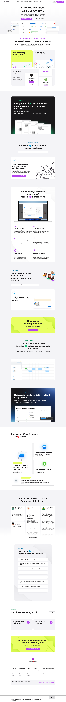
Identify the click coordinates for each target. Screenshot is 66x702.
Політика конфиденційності (50, 682)
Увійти (54, 1)
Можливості (26, 1)
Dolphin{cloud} (22, 668)
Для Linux (44, 673)
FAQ (27, 673)
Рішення (22, 1)
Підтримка (28, 675)
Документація (35, 1)
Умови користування (41, 682)
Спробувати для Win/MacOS (19, 175)
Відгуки (30, 1)
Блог (27, 670)
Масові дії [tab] (32, 152)
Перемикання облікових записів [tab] (42, 152)
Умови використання (39, 698)
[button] (33, 559)
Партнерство (35, 673)
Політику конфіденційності (31, 698)
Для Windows (45, 670)
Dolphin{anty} (14, 668)
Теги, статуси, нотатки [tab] (24, 152)
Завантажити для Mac (39, 18)
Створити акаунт (60, 1)
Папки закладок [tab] (35, 284)
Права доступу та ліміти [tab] (26, 284)
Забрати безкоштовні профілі (33, 648)
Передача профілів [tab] (16, 284)
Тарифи (18, 1)
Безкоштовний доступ (26, 18)
